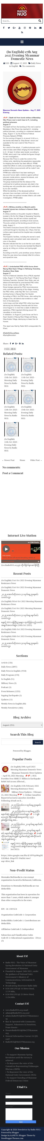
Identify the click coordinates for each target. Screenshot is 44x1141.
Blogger (27, 750)
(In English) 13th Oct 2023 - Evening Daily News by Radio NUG (28, 412)
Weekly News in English (11, 703)
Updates (4, 699)
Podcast (4, 687)
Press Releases (7, 691)
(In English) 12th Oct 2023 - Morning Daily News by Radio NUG (11, 412)
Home (22, 460)
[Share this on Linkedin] (22, 343)
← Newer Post (8, 460)
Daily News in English (10, 671)
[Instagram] (24, 27)
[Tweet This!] (13, 343)
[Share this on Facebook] (10, 343)
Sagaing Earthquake (10, 695)
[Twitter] (9, 27)
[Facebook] (3, 27)
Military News (7, 683)
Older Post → (36, 460)
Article (4, 662)
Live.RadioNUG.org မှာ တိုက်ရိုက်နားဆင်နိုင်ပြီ (20, 565)
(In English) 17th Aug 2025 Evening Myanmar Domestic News (22, 55)
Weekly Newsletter (9, 707)
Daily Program (7, 675)
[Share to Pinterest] (14, 349)
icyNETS (14, 1135)
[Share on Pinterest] (19, 343)
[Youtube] (19, 27)
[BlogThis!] (7, 349)
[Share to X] (10, 349)
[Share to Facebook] (12, 349)
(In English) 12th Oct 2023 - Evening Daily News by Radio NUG (11, 445)
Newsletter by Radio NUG (29, 1129)
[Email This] (5, 349)
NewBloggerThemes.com (12, 1138)
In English (5, 679)
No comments (28, 66)
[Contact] (40, 27)
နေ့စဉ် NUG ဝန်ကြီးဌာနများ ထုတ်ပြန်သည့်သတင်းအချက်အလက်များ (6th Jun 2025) (26, 846)
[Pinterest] (30, 27)
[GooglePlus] (14, 27)
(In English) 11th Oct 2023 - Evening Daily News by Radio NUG (28, 380)
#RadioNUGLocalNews (11, 333)
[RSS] (22, 32)
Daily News (6, 666)
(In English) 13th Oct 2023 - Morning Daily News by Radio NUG (11, 380)
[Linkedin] (35, 27)
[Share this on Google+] (16, 343)
